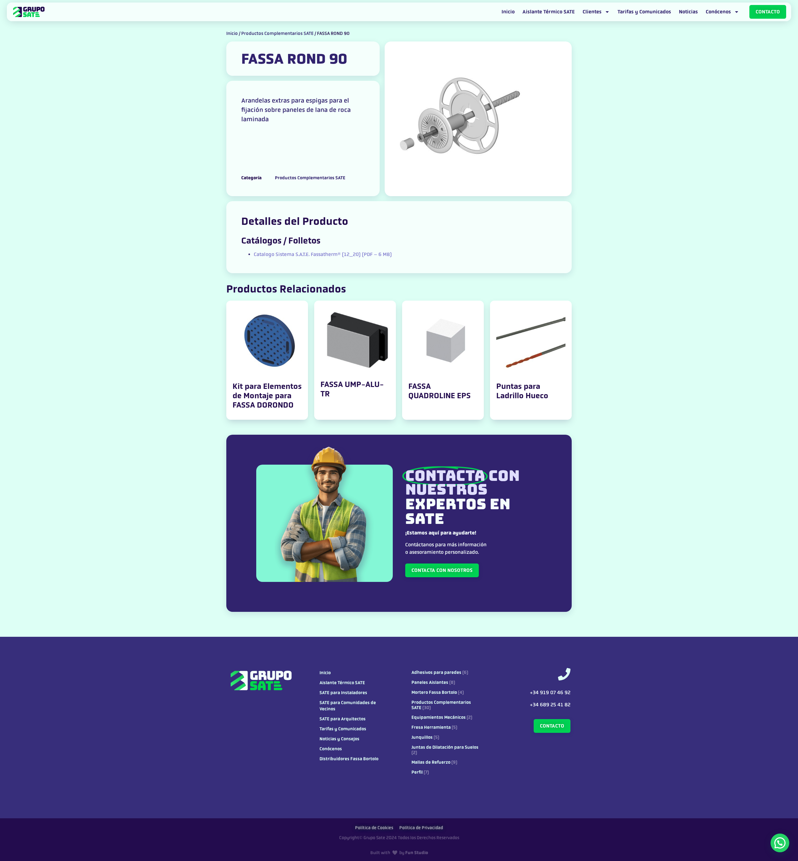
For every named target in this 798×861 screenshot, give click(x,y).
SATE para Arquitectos (343, 719)
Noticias (688, 12)
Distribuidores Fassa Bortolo (349, 759)
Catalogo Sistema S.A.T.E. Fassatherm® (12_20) (323, 254)
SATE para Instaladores (343, 692)
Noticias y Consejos (339, 739)
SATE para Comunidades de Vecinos (348, 706)
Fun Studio (416, 852)
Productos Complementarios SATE (277, 33)
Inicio (508, 12)
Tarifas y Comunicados (644, 12)
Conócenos (718, 12)
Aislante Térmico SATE (548, 12)
